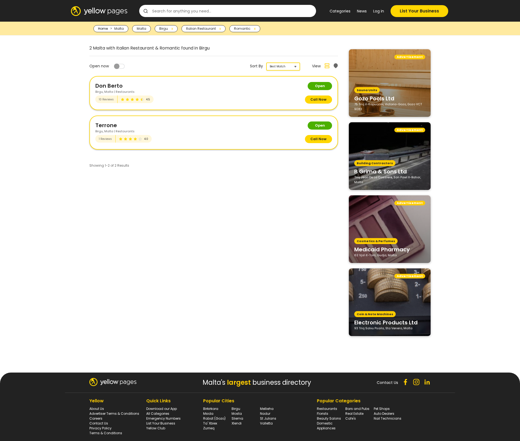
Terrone (106, 125)
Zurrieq (208, 428)
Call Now (318, 99)
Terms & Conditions (105, 433)
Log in (378, 11)
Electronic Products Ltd (386, 322)
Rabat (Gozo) (214, 418)
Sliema (237, 418)
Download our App (161, 408)
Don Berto (109, 86)
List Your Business (419, 11)
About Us (96, 408)
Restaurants (327, 408)
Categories (340, 11)
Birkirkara (210, 408)
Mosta (237, 413)
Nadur (265, 413)
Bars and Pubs (357, 408)
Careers (95, 418)
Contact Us (98, 423)
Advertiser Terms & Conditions (114, 413)
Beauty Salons (329, 418)
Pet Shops (382, 408)
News (362, 11)
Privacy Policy (100, 428)
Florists (322, 413)
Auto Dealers (384, 413)
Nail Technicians (387, 418)
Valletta (266, 423)
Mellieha (267, 408)
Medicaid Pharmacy (382, 249)
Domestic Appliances (326, 425)
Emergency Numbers (163, 418)
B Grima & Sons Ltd (380, 171)
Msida (208, 413)
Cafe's (350, 418)
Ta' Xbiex (210, 423)
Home (103, 28)
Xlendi (237, 423)
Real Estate (354, 413)
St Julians (268, 418)
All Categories (157, 413)
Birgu (236, 408)
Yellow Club (155, 428)
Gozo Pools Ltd (374, 98)
